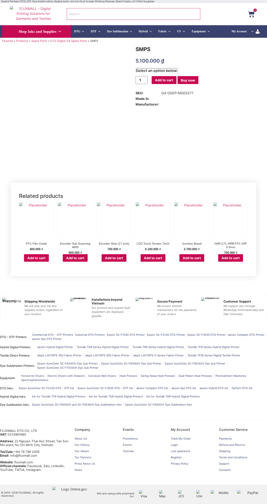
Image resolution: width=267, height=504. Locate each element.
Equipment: (7, 378)
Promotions (130, 438)
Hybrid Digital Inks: (13, 396)
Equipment (199, 31)
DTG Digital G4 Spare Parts (68, 41)
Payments (225, 438)
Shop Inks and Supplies (38, 31)
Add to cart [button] (36, 258)
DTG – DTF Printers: (13, 337)
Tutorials (128, 451)
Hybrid (143, 31)
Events (127, 444)
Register (176, 457)
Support (224, 463)
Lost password (180, 451)
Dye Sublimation (117, 31)
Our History (82, 444)
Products (22, 41)
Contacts (225, 469)
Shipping (224, 451)
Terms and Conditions (233, 457)
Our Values (82, 451)
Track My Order (181, 438)
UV (179, 31)
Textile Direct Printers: (15, 355)
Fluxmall (7, 41)
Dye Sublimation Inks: (15, 404)
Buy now (188, 80)
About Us (81, 438)
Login (174, 444)
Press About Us (85, 463)
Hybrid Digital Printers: (15, 347)
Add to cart (164, 80)
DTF (94, 31)
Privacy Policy (179, 463)
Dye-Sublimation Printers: (17, 365)
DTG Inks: (7, 388)
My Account (239, 31)
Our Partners (83, 457)
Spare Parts (39, 41)
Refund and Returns (232, 444)
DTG (77, 31)
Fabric (162, 31)
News (78, 469)
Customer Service (233, 429)
